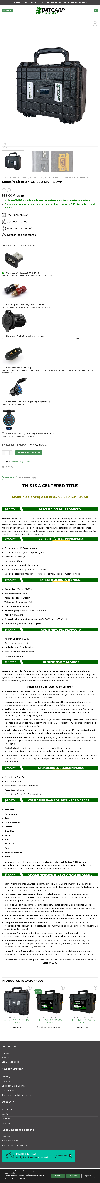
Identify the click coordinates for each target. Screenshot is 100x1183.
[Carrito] (96, 11)
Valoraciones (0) (27, 478)
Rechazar (73, 1176)
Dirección (6, 1123)
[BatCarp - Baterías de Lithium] (50, 10)
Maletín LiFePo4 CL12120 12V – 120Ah (17, 1021)
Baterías (14, 178)
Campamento (51, 178)
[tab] (9, 478)
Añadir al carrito (29, 453)
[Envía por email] (9, 467)
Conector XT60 (18, 368)
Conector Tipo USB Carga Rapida (28, 402)
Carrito (5, 1114)
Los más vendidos (10, 1062)
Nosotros (6, 1081)
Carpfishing (36, 178)
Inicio (5, 178)
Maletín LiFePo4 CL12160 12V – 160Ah (83, 1021)
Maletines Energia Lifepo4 (74, 178)
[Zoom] (5, 145)
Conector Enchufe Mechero (25, 336)
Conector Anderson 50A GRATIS (23, 273)
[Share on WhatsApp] (3, 467)
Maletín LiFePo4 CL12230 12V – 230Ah (49, 1021)
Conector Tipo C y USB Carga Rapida (30, 433)
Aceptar (58, 1176)
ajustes (22, 1178)
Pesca (24, 178)
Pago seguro (8, 1090)
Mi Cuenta (7, 1109)
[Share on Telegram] (12, 467)
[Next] (93, 85)
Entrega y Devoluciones (13, 1086)
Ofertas (5, 1053)
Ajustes (88, 1176)
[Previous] (7, 85)
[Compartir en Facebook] (6, 467)
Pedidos (6, 1119)
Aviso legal (7, 1076)
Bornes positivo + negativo (25, 304)
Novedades (7, 1057)
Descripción (9, 478)
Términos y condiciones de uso (16, 1095)
